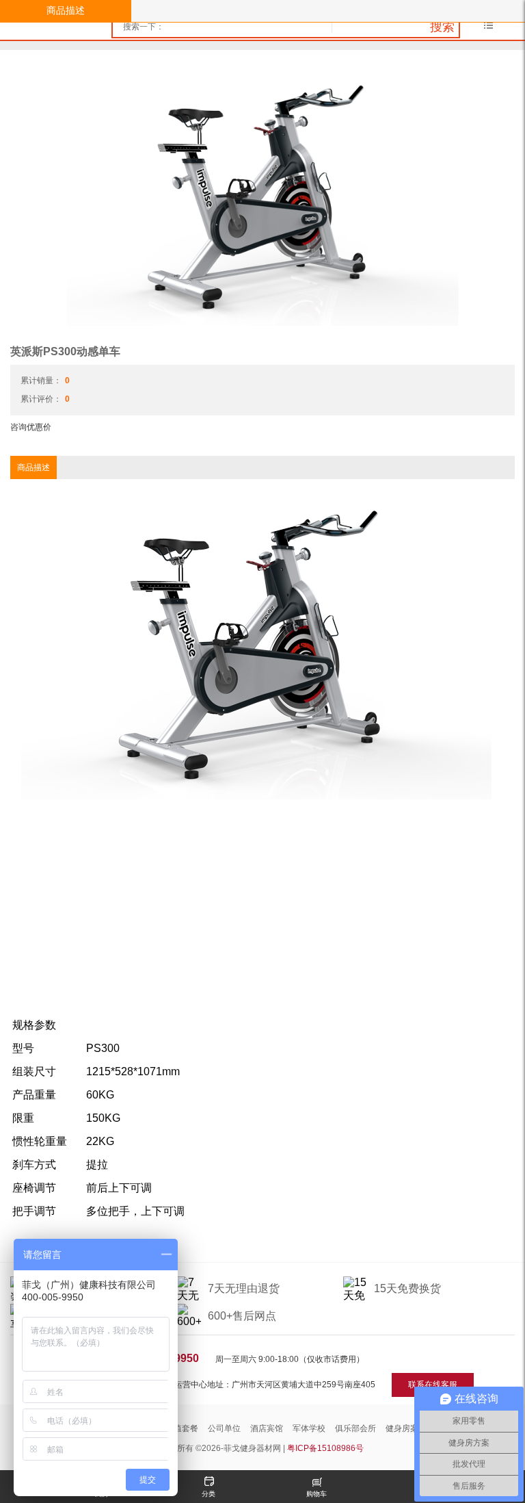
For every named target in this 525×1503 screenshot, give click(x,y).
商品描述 (65, 10)
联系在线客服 (432, 1384)
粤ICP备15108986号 (325, 1448)
